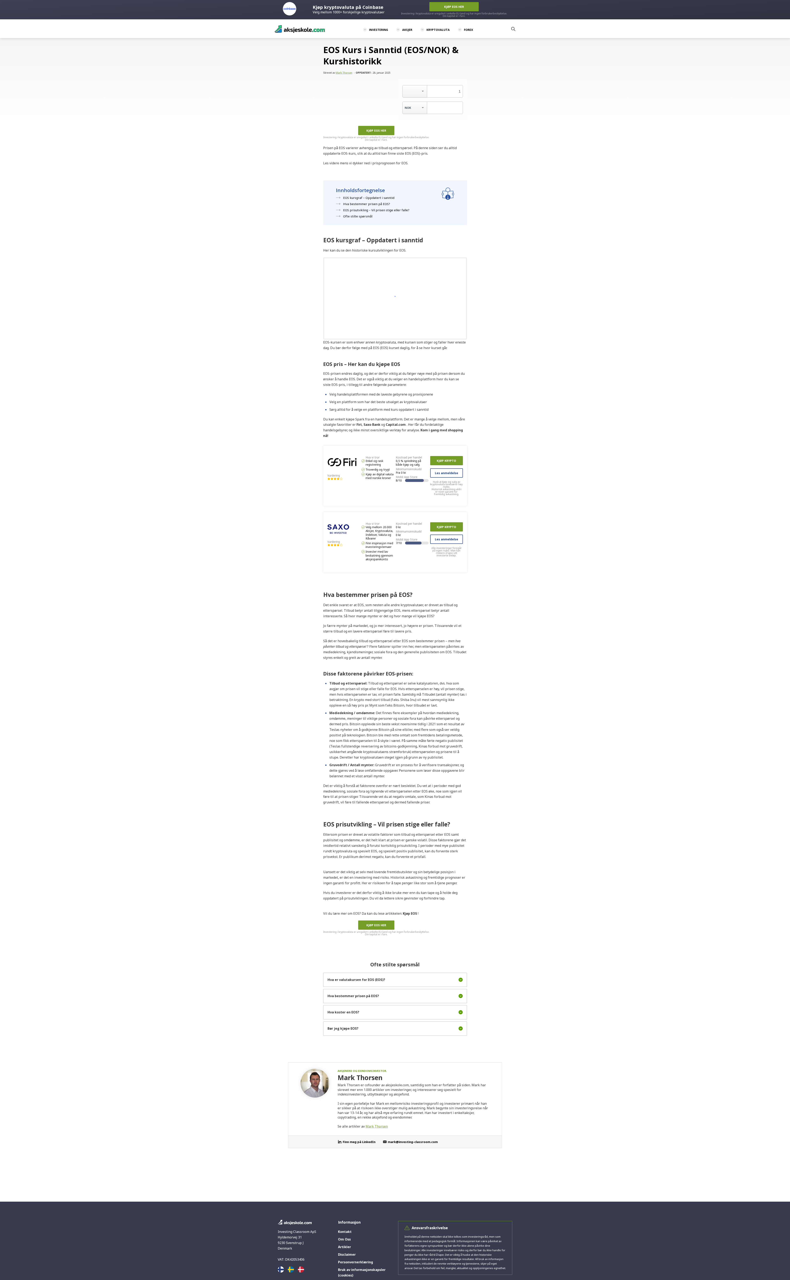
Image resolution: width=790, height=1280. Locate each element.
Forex (468, 30)
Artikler (344, 1247)
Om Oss (344, 1239)
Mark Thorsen (344, 72)
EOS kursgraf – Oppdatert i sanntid (368, 198)
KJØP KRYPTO (446, 461)
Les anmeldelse (446, 473)
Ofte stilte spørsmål (357, 216)
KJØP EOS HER (376, 130)
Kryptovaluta (438, 30)
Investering (378, 30)
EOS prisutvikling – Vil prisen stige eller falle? (376, 210)
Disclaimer (347, 1254)
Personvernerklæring (355, 1262)
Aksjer (407, 30)
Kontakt (345, 1231)
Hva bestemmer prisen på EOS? (366, 204)
